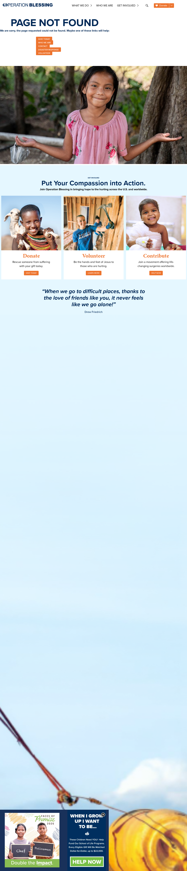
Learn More (94, 273)
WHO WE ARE (44, 42)
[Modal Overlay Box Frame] (54, 840)
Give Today (31, 273)
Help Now (156, 273)
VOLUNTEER (44, 53)
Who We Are (104, 5)
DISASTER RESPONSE (48, 49)
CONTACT (43, 46)
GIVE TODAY (44, 39)
